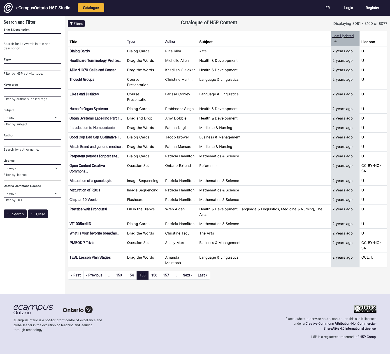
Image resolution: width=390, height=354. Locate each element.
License (9, 160)
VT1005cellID (80, 224)
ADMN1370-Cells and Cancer (93, 70)
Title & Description (17, 29)
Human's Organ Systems (89, 109)
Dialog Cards (80, 51)
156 (154, 275)
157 (166, 275)
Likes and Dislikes (84, 94)
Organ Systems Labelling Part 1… (96, 118)
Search (18, 214)
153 (119, 275)
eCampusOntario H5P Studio (43, 7)
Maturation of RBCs (85, 190)
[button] (76, 23)
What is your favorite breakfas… (94, 233)
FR (327, 8)
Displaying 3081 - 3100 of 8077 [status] (360, 23)
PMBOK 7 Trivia (82, 243)
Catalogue (91, 8)
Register (372, 8)
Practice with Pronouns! (88, 209)
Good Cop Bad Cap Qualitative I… (95, 137)
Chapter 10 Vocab (84, 200)
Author (170, 41)
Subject (9, 110)
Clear (40, 214)
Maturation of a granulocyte (91, 181)
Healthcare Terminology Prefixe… (95, 60)
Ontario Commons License (22, 186)
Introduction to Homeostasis (92, 128)
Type (131, 41)
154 (131, 275)
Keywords (11, 84)
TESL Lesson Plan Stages (90, 257)
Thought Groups (82, 79)
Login (348, 8)
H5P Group (368, 337)
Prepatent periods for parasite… (95, 156)
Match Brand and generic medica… (96, 147)
